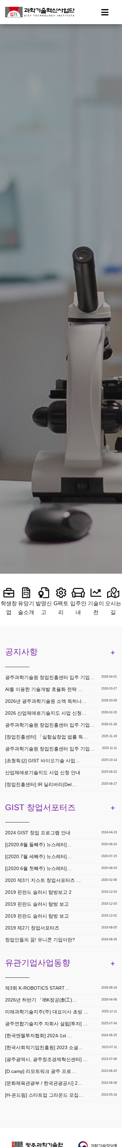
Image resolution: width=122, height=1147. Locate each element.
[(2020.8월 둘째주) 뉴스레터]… (38, 844)
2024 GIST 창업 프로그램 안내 (37, 832)
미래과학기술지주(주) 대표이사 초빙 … (46, 1011)
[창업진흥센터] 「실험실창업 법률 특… (46, 737)
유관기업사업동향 (37, 962)
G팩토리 (61, 608)
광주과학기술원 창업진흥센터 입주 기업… (50, 677)
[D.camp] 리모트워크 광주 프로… (40, 1071)
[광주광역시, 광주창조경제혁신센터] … (46, 1059)
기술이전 (96, 608)
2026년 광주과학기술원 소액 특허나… (45, 701)
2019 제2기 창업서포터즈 (32, 928)
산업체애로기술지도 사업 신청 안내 (42, 772)
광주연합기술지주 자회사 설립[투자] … (46, 1023)
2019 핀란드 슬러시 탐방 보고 (37, 904)
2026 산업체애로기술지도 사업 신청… (45, 713)
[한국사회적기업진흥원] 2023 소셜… (44, 1047)
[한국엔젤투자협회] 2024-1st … (38, 1035)
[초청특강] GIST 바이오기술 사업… (42, 760)
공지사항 (21, 651)
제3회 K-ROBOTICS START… (37, 988)
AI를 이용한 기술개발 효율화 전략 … (44, 689)
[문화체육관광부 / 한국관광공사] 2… (43, 1083)
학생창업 (9, 608)
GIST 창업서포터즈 (40, 807)
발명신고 (44, 608)
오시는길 (113, 608)
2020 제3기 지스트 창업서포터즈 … (43, 880)
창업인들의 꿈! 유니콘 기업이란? (40, 939)
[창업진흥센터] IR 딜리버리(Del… (40, 784)
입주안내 (78, 608)
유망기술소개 (26, 608)
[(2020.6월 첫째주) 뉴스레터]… (38, 868)
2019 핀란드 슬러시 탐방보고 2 (38, 892)
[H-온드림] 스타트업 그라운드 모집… (44, 1095)
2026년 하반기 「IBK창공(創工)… (41, 1000)
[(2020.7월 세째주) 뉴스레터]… (38, 856)
